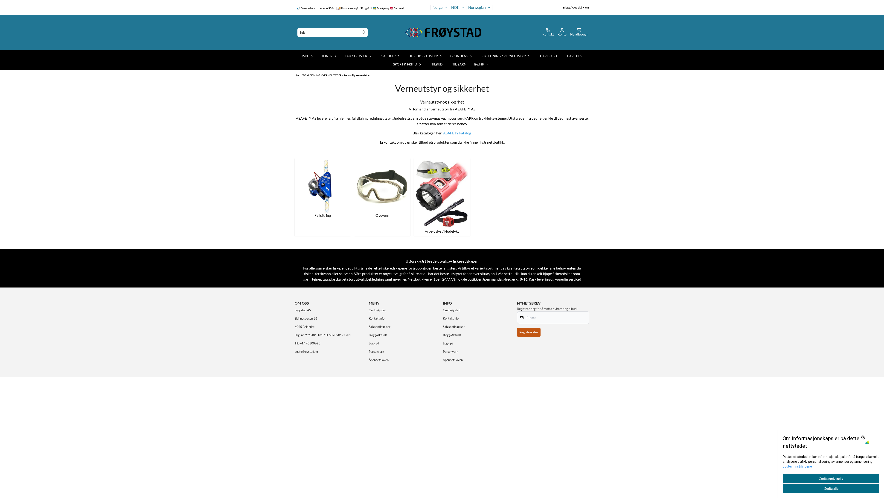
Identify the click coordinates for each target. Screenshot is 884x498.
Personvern (376, 351)
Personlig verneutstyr (356, 75)
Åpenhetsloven (379, 360)
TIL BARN (459, 64)
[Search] (364, 32)
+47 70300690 (310, 343)
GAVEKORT (548, 56)
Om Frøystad (377, 310)
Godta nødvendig (831, 478)
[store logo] (443, 32)
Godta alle (831, 488)
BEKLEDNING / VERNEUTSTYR (322, 75)
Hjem (298, 75)
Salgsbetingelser (379, 327)
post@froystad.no (306, 351)
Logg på (374, 343)
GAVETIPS (574, 56)
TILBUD (437, 64)
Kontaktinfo (376, 318)
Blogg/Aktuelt (378, 335)
